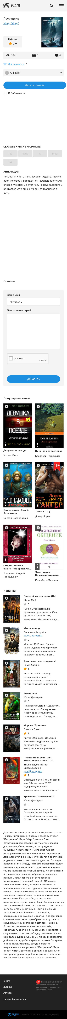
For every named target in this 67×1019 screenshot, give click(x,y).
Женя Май (30, 600)
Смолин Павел (32, 729)
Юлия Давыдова (33, 697)
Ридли (15, 5)
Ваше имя (13, 294)
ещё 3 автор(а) (33, 771)
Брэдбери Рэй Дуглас (47, 456)
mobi (55, 153)
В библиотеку (16, 93)
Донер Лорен (43, 516)
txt (10, 162)
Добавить (33, 379)
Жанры (7, 986)
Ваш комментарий (19, 310)
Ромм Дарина (32, 665)
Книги (6, 980)
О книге (15, 72)
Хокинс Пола (11, 455)
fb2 (10, 153)
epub (25, 153)
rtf (40, 153)
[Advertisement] (33, 209)
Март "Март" (11, 23)
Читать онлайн (34, 85)
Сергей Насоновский (15, 518)
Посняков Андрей (34, 632)
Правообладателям (14, 999)
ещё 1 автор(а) (33, 635)
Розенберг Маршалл (47, 580)
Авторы (7, 992)
